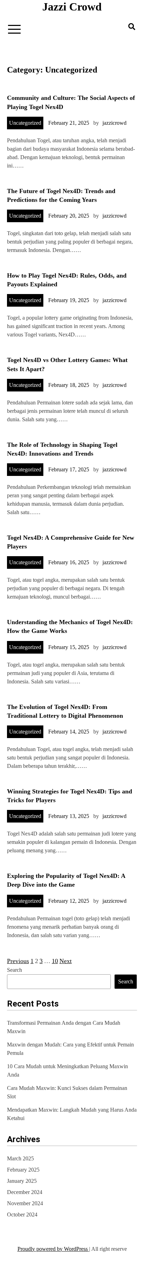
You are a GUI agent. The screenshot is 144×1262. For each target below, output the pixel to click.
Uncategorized (25, 123)
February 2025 (23, 1170)
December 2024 (24, 1192)
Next (65, 960)
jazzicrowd (114, 123)
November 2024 (25, 1203)
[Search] (131, 26)
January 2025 (22, 1181)
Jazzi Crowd (72, 6)
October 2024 (22, 1214)
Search (14, 970)
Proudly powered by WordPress (53, 1249)
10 (55, 960)
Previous (18, 960)
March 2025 (20, 1158)
